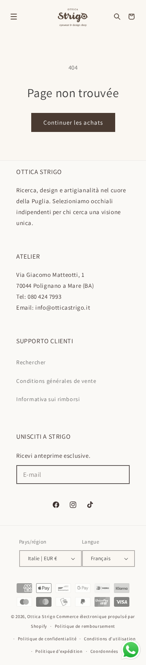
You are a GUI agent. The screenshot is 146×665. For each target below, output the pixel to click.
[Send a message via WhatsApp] (131, 650)
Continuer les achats (73, 122)
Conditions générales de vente (56, 381)
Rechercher (31, 362)
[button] (13, 16)
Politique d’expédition (58, 651)
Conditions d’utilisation (110, 639)
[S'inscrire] (120, 474)
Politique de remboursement (85, 626)
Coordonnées (104, 651)
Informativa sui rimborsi (47, 399)
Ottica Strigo (41, 616)
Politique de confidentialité (47, 639)
